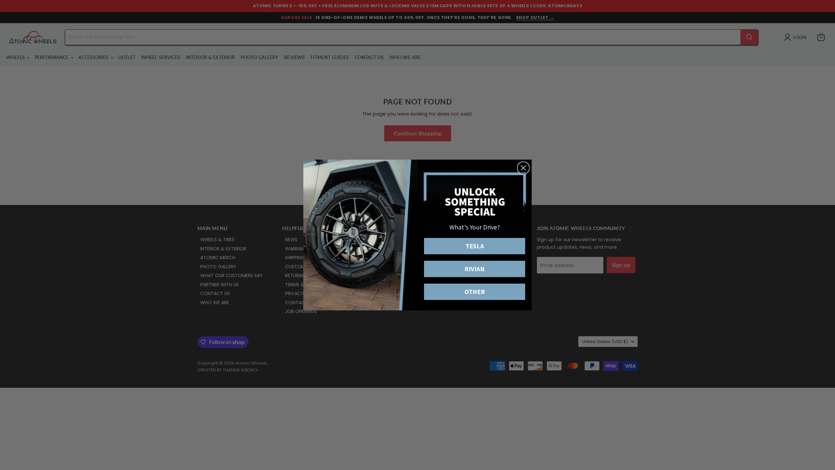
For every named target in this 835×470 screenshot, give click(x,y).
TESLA (474, 246)
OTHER (474, 292)
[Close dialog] (523, 168)
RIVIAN (474, 269)
